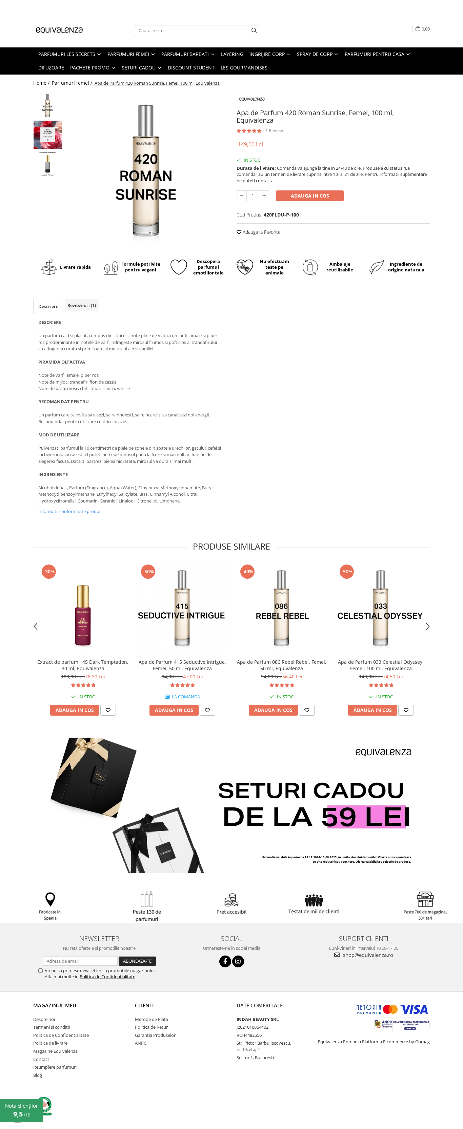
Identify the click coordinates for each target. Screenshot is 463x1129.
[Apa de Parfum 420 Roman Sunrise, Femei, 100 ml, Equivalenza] (145, 171)
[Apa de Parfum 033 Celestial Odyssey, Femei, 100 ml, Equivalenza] (381, 609)
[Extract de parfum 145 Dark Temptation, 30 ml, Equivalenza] (83, 609)
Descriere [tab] (48, 306)
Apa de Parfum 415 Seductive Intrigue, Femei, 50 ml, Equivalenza (182, 665)
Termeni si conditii (51, 1027)
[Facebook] (225, 961)
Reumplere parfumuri (55, 1067)
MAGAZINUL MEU (54, 1005)
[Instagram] (238, 961)
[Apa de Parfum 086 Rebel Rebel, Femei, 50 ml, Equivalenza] (281, 609)
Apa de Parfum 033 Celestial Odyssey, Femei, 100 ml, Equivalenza (381, 665)
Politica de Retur (151, 1027)
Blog (37, 1075)
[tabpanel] (145, 171)
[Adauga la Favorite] (108, 710)
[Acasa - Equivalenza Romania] (67, 30)
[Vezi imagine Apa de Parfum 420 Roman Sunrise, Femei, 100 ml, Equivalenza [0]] (48, 106)
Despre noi (44, 1019)
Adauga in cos (310, 195)
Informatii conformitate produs (69, 511)
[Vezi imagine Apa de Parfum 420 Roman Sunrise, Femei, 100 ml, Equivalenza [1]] (48, 135)
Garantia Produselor (155, 1035)
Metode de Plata (151, 1019)
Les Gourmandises (244, 67)
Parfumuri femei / (73, 83)
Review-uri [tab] (81, 305)
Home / (42, 83)
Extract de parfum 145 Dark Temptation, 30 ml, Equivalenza (82, 665)
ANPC (140, 1043)
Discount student (191, 67)
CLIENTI (144, 1005)
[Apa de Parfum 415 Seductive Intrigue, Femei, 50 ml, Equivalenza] (182, 609)
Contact (41, 1059)
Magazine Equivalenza (55, 1051)
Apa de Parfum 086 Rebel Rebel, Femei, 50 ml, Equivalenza (281, 665)
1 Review (274, 130)
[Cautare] (254, 30)
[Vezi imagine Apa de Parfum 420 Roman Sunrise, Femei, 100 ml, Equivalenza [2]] (48, 163)
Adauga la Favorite (261, 232)
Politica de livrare (50, 1043)
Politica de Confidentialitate (107, 976)
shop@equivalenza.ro (367, 954)
